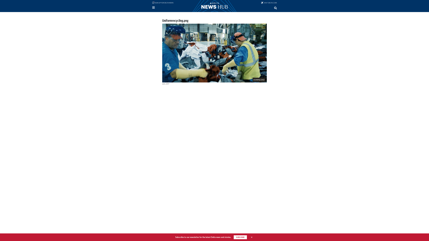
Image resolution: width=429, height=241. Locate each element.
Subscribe (240, 237)
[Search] (275, 7)
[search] (275, 7)
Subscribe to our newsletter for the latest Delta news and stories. (203, 237)
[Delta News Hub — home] (214, 6)
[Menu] (153, 7)
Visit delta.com (270, 3)
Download (259, 80)
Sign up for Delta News (163, 3)
